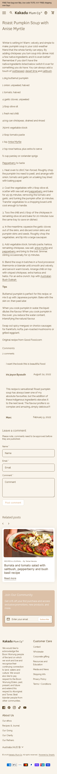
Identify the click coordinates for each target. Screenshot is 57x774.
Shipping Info (39, 674)
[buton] (13, 747)
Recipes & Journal (11, 725)
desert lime (31, 71)
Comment (7, 475)
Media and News (41, 669)
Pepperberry (9, 163)
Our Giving (7, 730)
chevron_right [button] (9, 523)
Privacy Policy (39, 679)
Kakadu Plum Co (15, 755)
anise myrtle (41, 248)
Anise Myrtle (14, 141)
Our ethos (7, 721)
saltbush (47, 71)
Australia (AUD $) (13, 747)
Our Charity (7, 735)
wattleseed (18, 71)
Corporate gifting (41, 656)
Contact (36, 647)
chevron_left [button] (3, 523)
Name (5, 446)
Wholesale (38, 652)
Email (5, 461)
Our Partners (8, 740)
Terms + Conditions (42, 684)
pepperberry (36, 191)
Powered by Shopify (47, 755)
